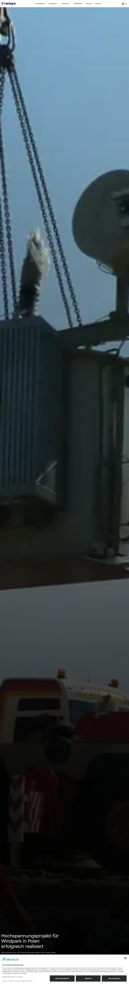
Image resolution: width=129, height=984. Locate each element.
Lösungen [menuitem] (52, 4)
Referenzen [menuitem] (78, 4)
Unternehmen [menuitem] (40, 4)
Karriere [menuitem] (89, 4)
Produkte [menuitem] (64, 4)
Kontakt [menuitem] (98, 4)
